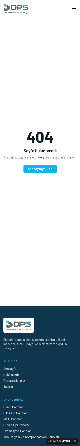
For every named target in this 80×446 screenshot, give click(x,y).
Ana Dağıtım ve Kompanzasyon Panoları (31, 437)
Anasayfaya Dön (40, 169)
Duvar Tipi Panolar (16, 425)
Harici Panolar (13, 407)
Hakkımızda (11, 374)
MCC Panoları (12, 419)
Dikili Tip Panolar (15, 413)
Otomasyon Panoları (17, 431)
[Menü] (74, 8)
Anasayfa (9, 368)
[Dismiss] (74, 440)
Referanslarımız (14, 380)
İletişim (8, 386)
